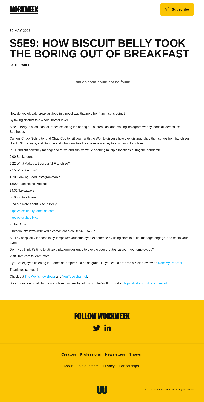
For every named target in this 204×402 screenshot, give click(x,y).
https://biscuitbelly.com (25, 217)
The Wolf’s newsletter (40, 276)
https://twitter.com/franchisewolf (146, 283)
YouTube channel (74, 276)
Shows (135, 354)
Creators (68, 354)
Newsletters (115, 354)
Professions (90, 354)
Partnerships (129, 366)
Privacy (109, 366)
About (68, 366)
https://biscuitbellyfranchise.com (32, 211)
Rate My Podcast (170, 263)
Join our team (88, 366)
